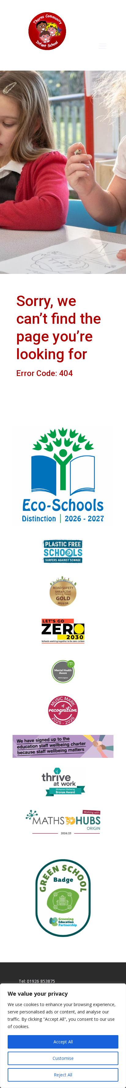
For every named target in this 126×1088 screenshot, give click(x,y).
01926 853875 (41, 981)
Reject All (63, 1075)
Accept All (63, 1042)
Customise (63, 1058)
